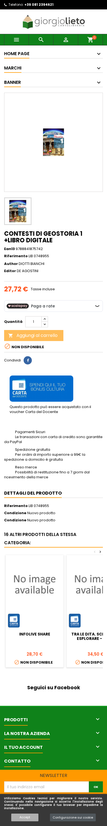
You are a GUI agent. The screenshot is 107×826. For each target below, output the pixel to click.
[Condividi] (28, 360)
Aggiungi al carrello (33, 335)
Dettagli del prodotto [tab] (33, 493)
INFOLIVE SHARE (34, 634)
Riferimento (16, 256)
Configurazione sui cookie (73, 817)
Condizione (15, 513)
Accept (24, 817)
